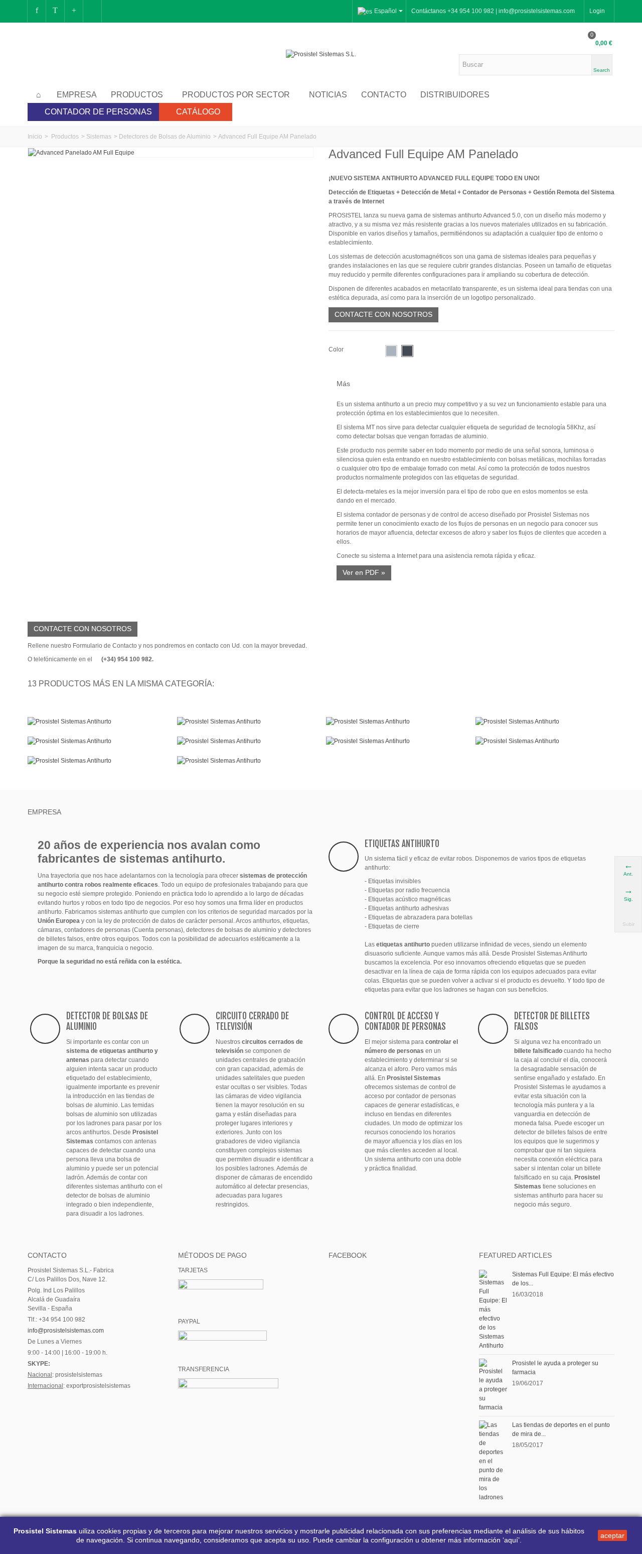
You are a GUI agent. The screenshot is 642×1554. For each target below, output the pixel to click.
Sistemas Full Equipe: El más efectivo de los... (563, 1279)
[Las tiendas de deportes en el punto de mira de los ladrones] (493, 1460)
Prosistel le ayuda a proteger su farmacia (555, 1368)
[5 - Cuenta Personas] (97, 741)
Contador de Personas (98, 111)
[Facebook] (36, 11)
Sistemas (98, 136)
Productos (137, 94)
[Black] (407, 351)
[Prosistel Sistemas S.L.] (321, 54)
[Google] (73, 11)
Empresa (77, 94)
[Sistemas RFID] (246, 760)
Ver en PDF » (364, 572)
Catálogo (198, 111)
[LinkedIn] (92, 11)
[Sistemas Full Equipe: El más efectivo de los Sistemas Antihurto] (493, 1309)
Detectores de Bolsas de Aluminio (165, 136)
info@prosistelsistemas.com (66, 1330)
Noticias (328, 94)
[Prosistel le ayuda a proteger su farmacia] (493, 1384)
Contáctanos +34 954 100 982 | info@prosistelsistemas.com (493, 11)
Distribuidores (455, 94)
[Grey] (391, 351)
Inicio (35, 136)
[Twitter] (55, 11)
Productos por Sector (236, 94)
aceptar (612, 1535)
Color (337, 349)
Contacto (383, 94)
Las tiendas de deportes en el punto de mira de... (561, 1429)
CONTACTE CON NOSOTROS (383, 314)
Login (597, 11)
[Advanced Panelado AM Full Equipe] (81, 152)
